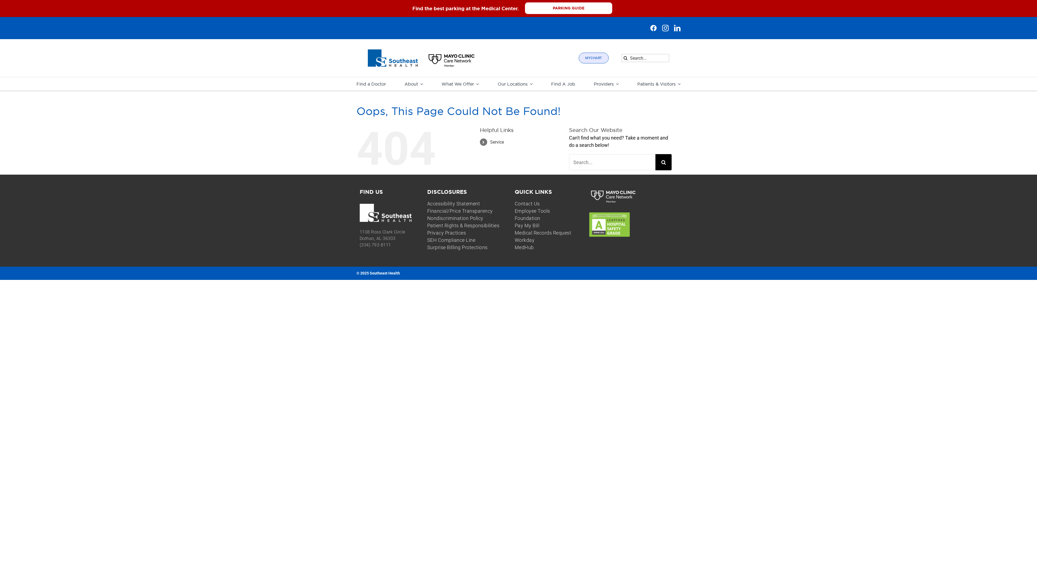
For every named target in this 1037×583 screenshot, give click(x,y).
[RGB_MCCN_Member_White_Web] (613, 191)
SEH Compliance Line (451, 240)
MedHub (524, 247)
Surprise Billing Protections (457, 247)
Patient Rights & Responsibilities (463, 225)
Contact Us (527, 203)
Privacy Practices (446, 233)
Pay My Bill (527, 225)
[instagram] (665, 28)
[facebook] (653, 28)
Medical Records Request (543, 233)
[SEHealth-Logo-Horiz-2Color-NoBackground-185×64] (393, 52)
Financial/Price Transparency (460, 211)
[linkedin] (677, 28)
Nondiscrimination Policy (455, 218)
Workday (525, 240)
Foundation (527, 218)
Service (497, 142)
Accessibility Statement (453, 203)
